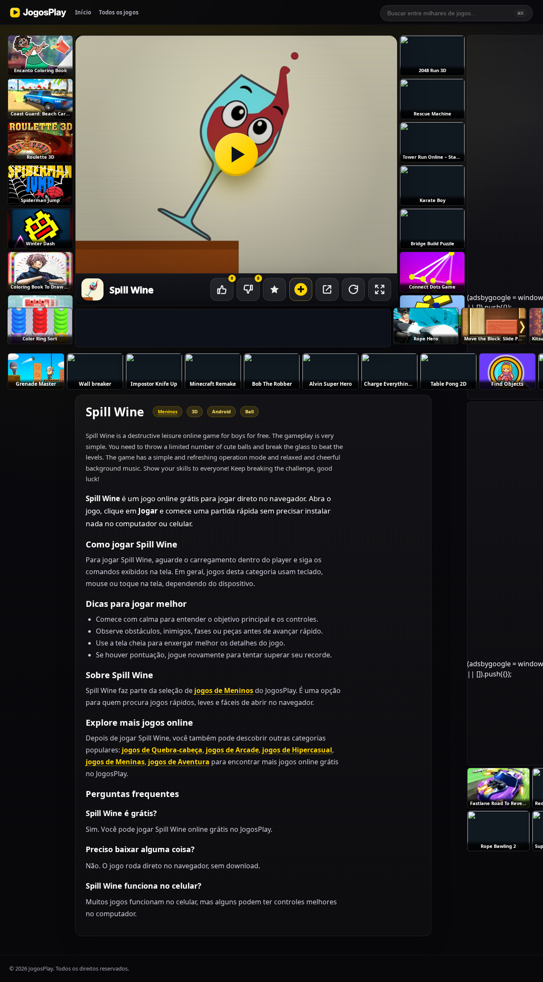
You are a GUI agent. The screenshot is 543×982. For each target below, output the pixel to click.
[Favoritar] (274, 289)
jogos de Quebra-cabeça (162, 750)
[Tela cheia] (379, 289)
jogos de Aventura (179, 761)
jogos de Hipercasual (297, 750)
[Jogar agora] (236, 154)
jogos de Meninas (115, 761)
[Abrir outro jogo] (300, 289)
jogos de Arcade (232, 750)
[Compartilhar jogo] (327, 289)
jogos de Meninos (223, 690)
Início (83, 12)
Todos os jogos (118, 12)
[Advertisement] (233, 328)
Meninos (167, 411)
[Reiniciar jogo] (353, 289)
